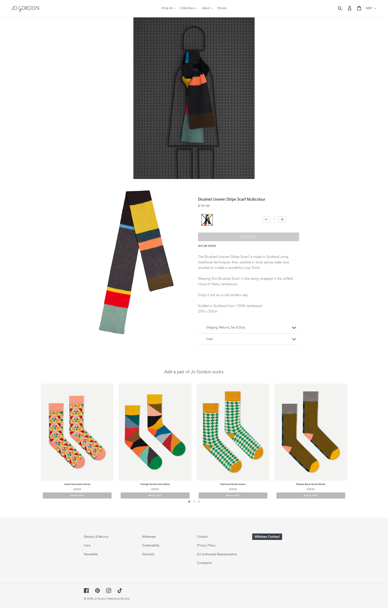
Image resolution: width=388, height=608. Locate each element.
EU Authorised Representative (217, 554)
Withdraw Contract (267, 537)
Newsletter (91, 554)
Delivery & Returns (96, 537)
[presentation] (33, 444)
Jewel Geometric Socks (77, 484)
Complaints (204, 563)
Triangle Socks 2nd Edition (155, 484)
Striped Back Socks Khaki (310, 484)
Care (87, 545)
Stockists (148, 554)
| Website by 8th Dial (118, 598)
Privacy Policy (206, 545)
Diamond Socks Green (233, 484)
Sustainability (150, 545)
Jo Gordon (100, 598)
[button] (189, 502)
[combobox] (344, 8)
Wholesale (149, 537)
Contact (202, 537)
